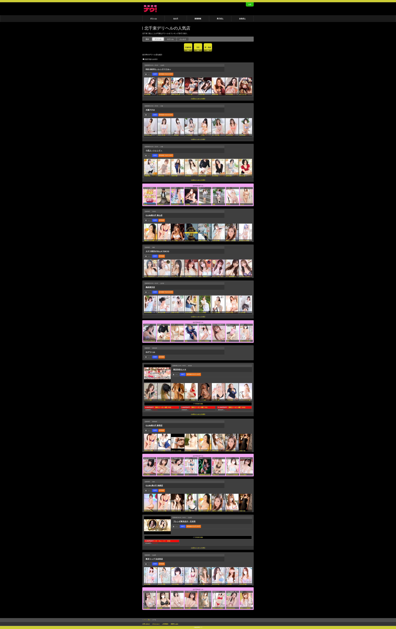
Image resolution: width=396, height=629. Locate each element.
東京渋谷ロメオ (179, 370)
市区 (198, 47)
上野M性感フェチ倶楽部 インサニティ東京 (205, 474)
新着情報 (198, 18)
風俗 (147, 39)
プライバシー (156, 624)
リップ (242, 204)
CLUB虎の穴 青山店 (154, 215)
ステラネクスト (217, 341)
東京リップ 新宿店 (204, 341)
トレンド (159, 341)
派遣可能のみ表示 (151, 59)
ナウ (144, 620)
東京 (149, 620)
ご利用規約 (165, 624)
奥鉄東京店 (150, 287)
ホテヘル (170, 39)
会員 (249, 4)
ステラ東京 (147, 474)
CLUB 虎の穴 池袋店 (154, 485)
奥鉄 (200, 204)
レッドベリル (175, 204)
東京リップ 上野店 (218, 608)
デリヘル (153, 18)
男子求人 (220, 18)
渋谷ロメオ (216, 474)
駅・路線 (208, 47)
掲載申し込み (174, 624)
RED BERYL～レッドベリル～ (158, 69)
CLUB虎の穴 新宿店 (154, 425)
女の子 (175, 18)
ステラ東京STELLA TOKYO (157, 251)
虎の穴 (145, 204)
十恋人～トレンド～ (154, 151)
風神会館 (159, 608)
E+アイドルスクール (177, 608)
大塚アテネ (150, 110)
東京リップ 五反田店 (232, 474)
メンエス (182, 39)
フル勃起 (187, 204)
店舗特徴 (188, 47)
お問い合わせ (146, 624)
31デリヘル (150, 352)
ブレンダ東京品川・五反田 (184, 521)
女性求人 (242, 18)
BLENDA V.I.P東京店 (149, 341)
